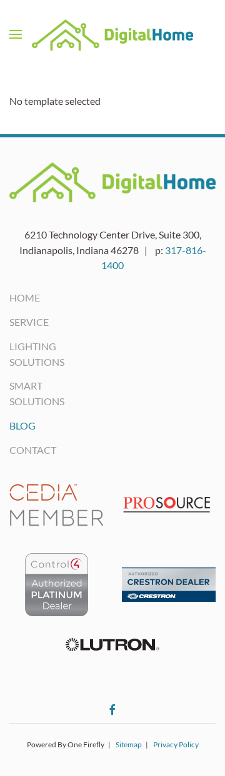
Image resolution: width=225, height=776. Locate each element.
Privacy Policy (176, 744)
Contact (25, 450)
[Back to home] (112, 34)
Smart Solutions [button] (25, 393)
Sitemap (129, 744)
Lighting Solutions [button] (25, 354)
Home (24, 297)
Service (25, 322)
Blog (22, 425)
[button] (15, 34)
